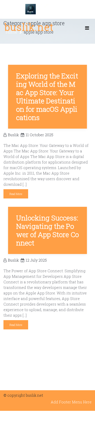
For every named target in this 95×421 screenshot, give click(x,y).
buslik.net (29, 27)
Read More (15, 194)
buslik (13, 134)
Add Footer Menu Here (71, 401)
